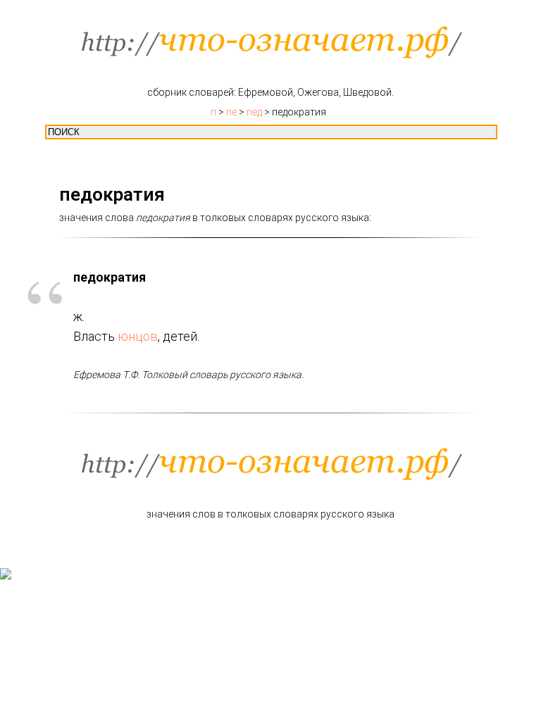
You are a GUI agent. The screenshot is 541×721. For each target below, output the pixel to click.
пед (254, 112)
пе (231, 112)
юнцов (138, 336)
